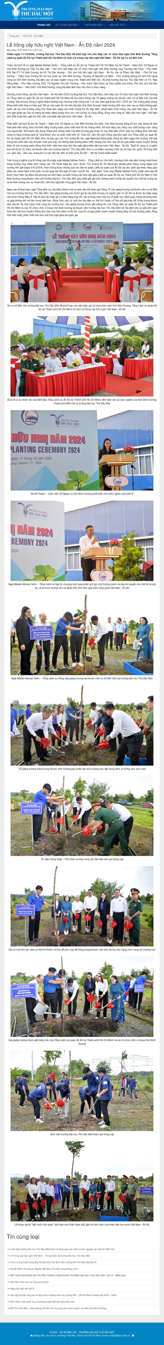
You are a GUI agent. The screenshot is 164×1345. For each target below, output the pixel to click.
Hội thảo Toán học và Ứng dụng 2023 (29, 1282)
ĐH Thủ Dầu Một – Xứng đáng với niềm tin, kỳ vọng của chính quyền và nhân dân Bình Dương (58, 1308)
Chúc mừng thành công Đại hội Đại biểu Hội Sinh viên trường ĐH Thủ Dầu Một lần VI (53, 1262)
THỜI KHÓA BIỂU (93, 24)
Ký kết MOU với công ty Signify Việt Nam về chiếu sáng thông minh (44, 1268)
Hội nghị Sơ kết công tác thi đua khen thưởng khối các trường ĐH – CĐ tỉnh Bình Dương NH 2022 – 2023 (63, 1295)
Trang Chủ (45, 24)
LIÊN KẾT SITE (117, 24)
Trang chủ (14, 35)
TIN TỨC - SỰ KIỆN (33, 35)
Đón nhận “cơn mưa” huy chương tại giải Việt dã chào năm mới (42, 1301)
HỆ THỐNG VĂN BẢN (66, 24)
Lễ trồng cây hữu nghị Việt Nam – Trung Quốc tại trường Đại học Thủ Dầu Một (50, 1255)
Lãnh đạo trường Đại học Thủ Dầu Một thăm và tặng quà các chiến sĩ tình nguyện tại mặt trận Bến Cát (62, 1249)
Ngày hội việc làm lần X (22, 1288)
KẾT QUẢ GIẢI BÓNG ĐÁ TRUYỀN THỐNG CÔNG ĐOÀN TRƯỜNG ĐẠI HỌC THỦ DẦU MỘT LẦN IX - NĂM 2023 (68, 1275)
